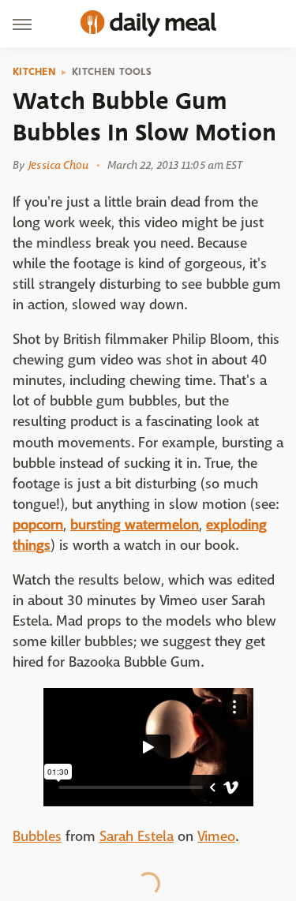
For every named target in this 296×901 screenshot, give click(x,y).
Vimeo (216, 837)
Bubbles (37, 837)
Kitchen (34, 71)
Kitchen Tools (112, 71)
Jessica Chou (58, 165)
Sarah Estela (136, 837)
